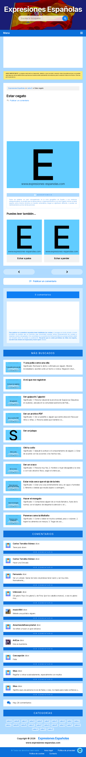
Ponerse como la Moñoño (36, 515)
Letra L (8, 725)
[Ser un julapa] (13, 439)
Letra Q (46, 725)
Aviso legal (48, 750)
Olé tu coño (29, 447)
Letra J (76, 721)
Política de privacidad (66, 750)
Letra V (35, 729)
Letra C (24, 721)
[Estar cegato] (43, 187)
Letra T (69, 725)
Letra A (9, 721)
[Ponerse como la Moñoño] (13, 524)
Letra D (32, 721)
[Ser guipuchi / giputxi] (13, 405)
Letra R (54, 725)
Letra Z (50, 729)
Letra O (31, 725)
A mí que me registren (34, 379)
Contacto (53, 753)
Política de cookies (36, 753)
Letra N (23, 725)
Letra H (62, 721)
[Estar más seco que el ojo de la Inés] (13, 490)
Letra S (62, 725)
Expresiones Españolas (43, 9)
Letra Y (43, 729)
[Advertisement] (43, 52)
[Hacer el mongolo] (13, 507)
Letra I (70, 721)
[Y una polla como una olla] (13, 372)
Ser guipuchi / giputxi (34, 396)
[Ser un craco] (13, 473)
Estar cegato (16, 96)
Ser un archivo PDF (33, 413)
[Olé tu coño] (13, 456)
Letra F (47, 721)
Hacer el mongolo (32, 498)
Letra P (39, 725)
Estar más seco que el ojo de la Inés (41, 481)
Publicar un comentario (19, 100)
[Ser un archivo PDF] (13, 422)
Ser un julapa (30, 430)
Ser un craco (29, 464)
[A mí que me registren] (13, 388)
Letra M (16, 725)
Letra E (39, 721)
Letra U (77, 725)
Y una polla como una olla (36, 362)
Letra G (54, 721)
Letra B (16, 721)
